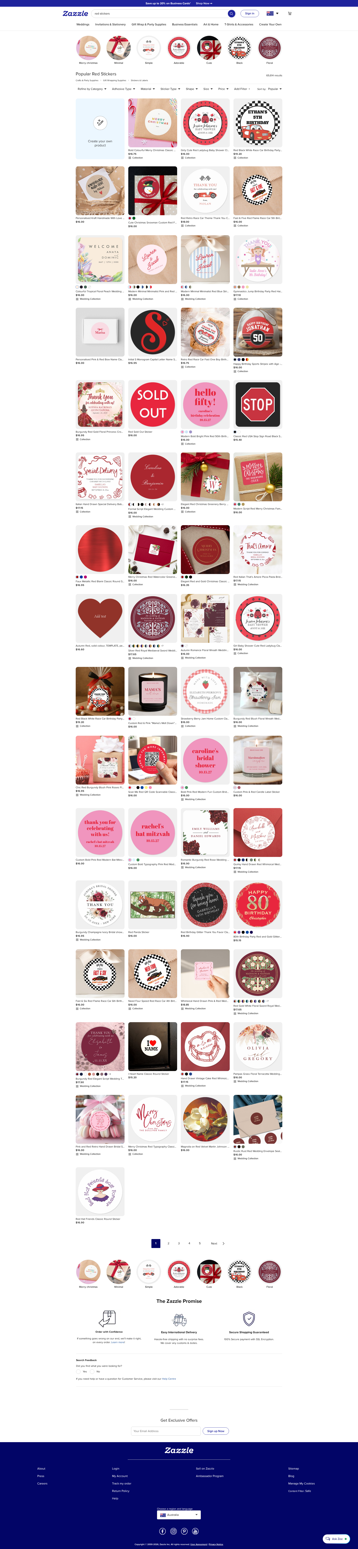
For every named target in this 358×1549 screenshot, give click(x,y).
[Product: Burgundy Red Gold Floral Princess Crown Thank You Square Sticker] (100, 404)
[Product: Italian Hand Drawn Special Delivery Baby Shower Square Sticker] (100, 476)
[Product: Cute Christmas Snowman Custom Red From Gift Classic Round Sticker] (152, 190)
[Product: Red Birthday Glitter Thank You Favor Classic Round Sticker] (205, 904)
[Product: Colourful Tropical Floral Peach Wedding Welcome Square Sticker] (100, 259)
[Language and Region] (273, 13)
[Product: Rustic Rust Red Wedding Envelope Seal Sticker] (257, 1119)
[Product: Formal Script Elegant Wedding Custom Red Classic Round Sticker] (152, 476)
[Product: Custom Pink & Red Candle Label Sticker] (257, 760)
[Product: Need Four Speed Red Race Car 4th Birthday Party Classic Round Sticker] (152, 973)
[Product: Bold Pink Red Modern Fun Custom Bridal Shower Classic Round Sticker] (205, 760)
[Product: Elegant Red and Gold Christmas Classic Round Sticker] (205, 549)
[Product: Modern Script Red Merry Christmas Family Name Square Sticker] (257, 476)
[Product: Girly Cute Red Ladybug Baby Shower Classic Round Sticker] (205, 122)
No (98, 1371)
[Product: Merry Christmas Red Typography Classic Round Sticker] (152, 1119)
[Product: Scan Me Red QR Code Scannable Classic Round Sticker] (152, 760)
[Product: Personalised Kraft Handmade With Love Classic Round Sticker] (100, 190)
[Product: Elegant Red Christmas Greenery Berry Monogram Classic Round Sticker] (205, 476)
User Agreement (198, 1544)
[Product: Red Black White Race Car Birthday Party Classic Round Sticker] (257, 122)
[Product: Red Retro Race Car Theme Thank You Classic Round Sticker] (205, 190)
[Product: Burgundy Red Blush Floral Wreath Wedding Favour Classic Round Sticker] (257, 691)
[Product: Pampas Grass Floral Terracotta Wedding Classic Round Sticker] (257, 1046)
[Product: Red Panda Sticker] (152, 904)
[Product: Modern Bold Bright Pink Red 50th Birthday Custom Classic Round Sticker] (205, 404)
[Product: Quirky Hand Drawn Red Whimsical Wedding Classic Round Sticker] (257, 832)
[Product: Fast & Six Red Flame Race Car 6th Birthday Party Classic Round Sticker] (100, 973)
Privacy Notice (216, 1544)
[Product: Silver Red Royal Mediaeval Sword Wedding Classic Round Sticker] (152, 618)
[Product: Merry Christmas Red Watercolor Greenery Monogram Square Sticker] (152, 549)
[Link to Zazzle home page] (77, 13)
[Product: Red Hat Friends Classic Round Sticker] (100, 1191)
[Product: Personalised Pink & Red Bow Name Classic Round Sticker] (100, 332)
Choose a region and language (175, 1508)
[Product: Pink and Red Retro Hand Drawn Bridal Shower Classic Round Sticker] (100, 1119)
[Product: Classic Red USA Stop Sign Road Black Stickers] (257, 404)
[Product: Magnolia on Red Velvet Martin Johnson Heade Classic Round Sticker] (205, 1119)
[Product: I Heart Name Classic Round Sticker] (152, 1046)
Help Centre (169, 1378)
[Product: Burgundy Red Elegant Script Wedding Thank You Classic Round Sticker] (100, 1046)
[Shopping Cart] (290, 13)
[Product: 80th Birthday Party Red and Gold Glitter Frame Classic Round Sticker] (257, 904)
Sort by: (261, 89)
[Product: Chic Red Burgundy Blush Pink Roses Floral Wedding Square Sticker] (100, 760)
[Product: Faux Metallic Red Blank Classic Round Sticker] (100, 549)
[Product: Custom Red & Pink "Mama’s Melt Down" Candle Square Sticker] (152, 691)
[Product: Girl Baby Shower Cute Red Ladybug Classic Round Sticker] (257, 618)
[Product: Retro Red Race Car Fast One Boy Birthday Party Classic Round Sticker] (205, 332)
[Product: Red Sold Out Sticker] (152, 404)
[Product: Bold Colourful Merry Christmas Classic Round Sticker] (152, 122)
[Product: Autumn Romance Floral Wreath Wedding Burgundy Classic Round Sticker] (205, 618)
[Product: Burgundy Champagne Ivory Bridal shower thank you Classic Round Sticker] (100, 904)
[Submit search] (231, 13)
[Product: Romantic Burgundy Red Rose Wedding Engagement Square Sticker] (205, 832)
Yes (85, 1371)
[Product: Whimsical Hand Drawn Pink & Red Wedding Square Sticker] (205, 973)
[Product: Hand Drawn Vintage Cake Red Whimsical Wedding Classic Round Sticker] (205, 1046)
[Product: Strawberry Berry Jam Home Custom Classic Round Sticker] (205, 691)
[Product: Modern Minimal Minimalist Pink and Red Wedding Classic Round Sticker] (152, 259)
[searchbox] (163, 13)
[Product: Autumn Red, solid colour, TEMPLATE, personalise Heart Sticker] (100, 618)
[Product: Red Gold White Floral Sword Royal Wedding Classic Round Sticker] (257, 973)
